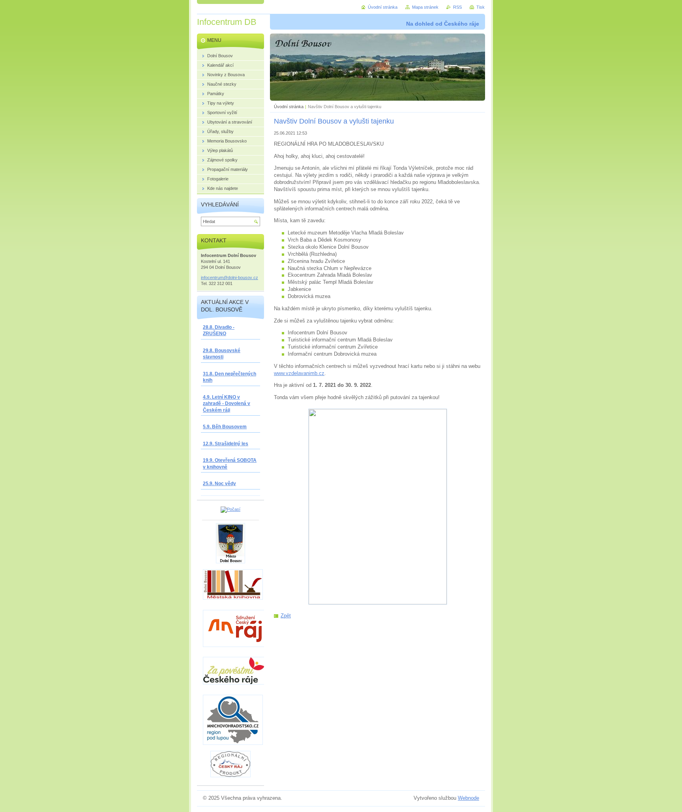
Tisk (480, 7)
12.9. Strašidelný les (225, 443)
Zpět (286, 616)
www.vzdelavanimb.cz (299, 373)
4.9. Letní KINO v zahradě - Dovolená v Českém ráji (226, 403)
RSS (457, 7)
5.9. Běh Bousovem (225, 426)
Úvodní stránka (289, 106)
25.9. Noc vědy (219, 483)
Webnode (468, 798)
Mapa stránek (425, 7)
